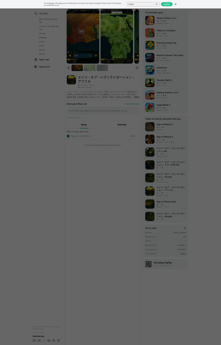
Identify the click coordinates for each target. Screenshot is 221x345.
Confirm (167, 4)
